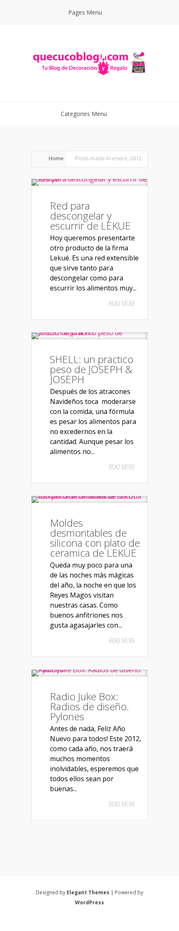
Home (56, 158)
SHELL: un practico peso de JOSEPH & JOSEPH (91, 369)
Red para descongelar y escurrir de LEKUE (90, 215)
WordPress (89, 902)
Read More (122, 303)
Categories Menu (84, 114)
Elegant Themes (88, 892)
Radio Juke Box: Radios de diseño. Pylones (89, 706)
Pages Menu (85, 12)
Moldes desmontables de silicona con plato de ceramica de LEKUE (95, 538)
